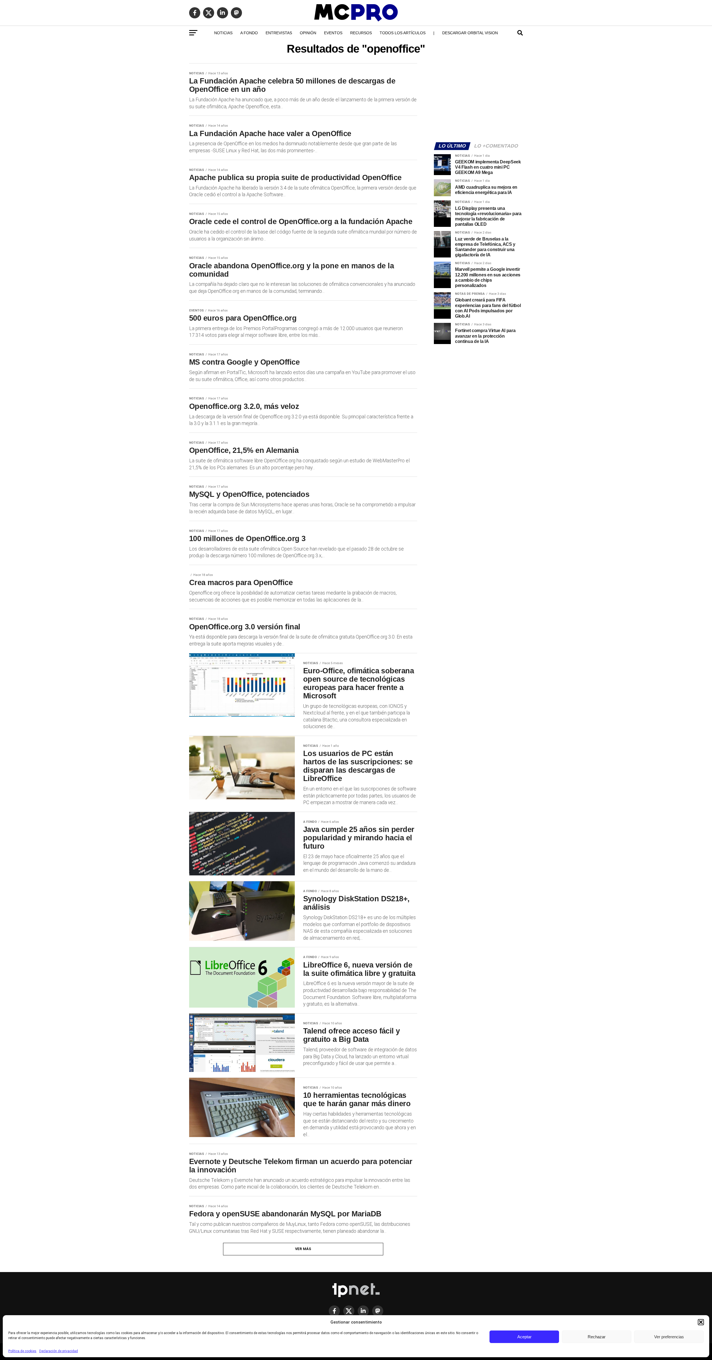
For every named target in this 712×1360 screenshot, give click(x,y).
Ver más (303, 1249)
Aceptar (524, 1336)
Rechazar (596, 1336)
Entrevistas (279, 33)
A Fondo (249, 33)
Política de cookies (22, 1351)
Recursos (361, 33)
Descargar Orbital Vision (470, 33)
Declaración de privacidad (58, 1351)
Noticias (223, 33)
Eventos (333, 33)
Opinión (308, 33)
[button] (701, 1322)
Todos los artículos (403, 33)
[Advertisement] (478, 99)
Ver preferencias (669, 1336)
